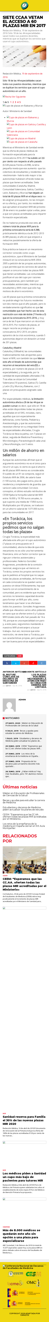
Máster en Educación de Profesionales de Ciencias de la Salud (24, 724)
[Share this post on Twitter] (15, 663)
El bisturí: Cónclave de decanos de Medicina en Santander (11, 678)
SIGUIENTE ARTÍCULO (34, 671)
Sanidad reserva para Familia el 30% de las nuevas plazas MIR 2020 (24, 1120)
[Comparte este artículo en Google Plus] (24, 663)
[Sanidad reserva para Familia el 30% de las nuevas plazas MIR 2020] (24, 1009)
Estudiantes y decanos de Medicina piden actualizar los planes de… (23, 739)
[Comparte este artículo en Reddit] (42, 663)
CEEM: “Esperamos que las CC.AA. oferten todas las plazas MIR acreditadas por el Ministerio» (24, 816)
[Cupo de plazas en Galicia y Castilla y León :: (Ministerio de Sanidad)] (26, 124)
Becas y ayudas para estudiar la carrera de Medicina (21, 731)
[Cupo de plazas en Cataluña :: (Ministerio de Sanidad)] (22, 141)
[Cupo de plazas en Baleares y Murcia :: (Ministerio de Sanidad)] (26, 117)
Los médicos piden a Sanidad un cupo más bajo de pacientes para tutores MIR (24, 1177)
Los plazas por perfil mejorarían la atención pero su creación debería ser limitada (36, 680)
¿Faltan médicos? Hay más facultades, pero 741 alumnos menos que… (24, 774)
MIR (20, 656)
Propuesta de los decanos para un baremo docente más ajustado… (22, 764)
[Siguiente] (14, 96)
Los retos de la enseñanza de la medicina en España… (22, 754)
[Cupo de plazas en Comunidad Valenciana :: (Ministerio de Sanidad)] (26, 131)
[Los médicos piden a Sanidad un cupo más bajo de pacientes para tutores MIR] (24, 1154)
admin (8, 686)
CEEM (5, 876)
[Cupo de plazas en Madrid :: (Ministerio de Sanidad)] (21, 138)
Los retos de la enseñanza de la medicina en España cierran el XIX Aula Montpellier (24, 826)
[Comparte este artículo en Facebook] (7, 663)
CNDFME (6, 1227)
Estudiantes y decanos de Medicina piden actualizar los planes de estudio (23, 808)
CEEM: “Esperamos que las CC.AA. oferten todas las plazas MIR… (23, 747)
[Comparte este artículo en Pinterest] (33, 663)
